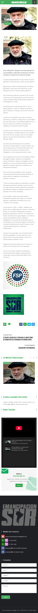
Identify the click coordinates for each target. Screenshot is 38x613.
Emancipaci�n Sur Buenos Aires (14, 552)
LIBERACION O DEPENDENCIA (26, 347)
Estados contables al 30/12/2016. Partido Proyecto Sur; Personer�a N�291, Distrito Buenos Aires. (19, 403)
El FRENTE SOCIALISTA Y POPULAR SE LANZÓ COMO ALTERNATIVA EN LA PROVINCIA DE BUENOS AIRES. (18, 337)
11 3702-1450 (12, 544)
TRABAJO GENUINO (9, 378)
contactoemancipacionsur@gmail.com (16, 536)
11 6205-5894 (12, 540)
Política (7, 23)
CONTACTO (19, 485)
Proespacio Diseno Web (28, 610)
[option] (19, 373)
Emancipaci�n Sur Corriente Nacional (16, 548)
